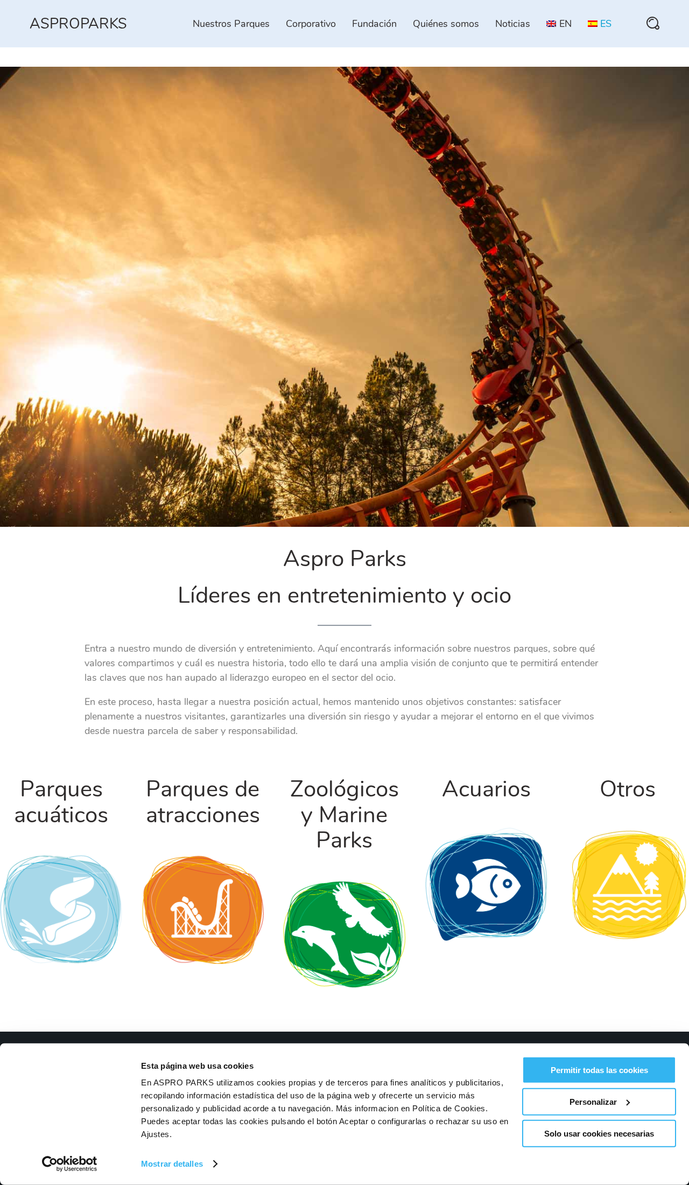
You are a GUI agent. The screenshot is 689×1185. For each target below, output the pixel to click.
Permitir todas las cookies (599, 1070)
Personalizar (593, 1101)
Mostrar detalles (172, 1163)
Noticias (512, 24)
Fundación (374, 24)
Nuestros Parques (231, 24)
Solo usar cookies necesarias (599, 1133)
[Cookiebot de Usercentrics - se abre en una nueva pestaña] (70, 1164)
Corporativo (311, 24)
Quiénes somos (446, 24)
